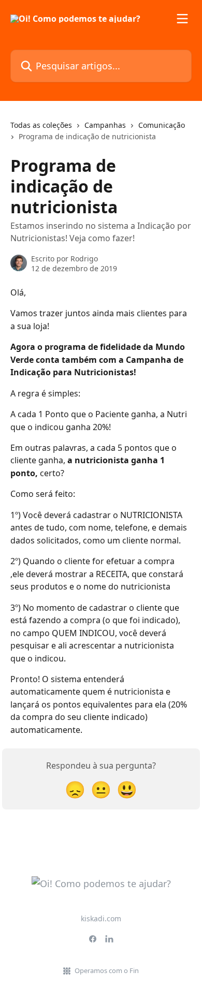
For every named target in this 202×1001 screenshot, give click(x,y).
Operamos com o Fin (107, 970)
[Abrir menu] (182, 18)
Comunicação (161, 125)
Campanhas (105, 125)
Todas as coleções (41, 125)
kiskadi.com (101, 918)
